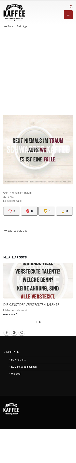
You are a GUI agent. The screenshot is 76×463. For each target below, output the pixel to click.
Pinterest (14, 332)
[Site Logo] (14, 12)
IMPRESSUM (12, 352)
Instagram (22, 332)
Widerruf (16, 373)
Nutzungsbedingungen (24, 366)
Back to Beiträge (17, 26)
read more (9, 314)
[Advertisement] (38, 72)
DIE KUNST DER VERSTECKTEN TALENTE (31, 304)
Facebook (7, 332)
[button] (71, 7)
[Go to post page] (38, 280)
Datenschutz (18, 359)
